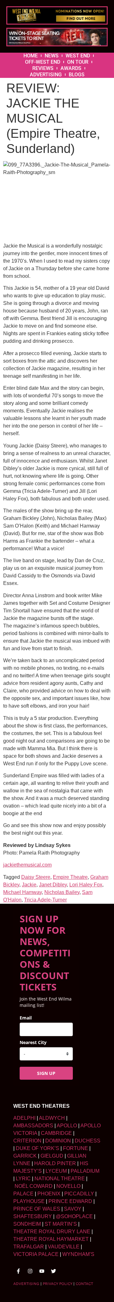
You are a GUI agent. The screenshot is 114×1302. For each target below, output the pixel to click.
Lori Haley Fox (85, 884)
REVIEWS (43, 68)
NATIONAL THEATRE (60, 1178)
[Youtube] (42, 1271)
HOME (30, 56)
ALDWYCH (52, 1118)
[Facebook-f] (18, 1271)
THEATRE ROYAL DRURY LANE (51, 1231)
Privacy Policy (57, 1284)
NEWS (52, 56)
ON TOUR (77, 62)
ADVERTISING (46, 75)
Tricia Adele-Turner (45, 899)
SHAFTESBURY (32, 1216)
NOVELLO (68, 1186)
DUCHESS (87, 1140)
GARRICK (25, 1156)
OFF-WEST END (42, 62)
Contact (84, 1284)
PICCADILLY (79, 1193)
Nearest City (33, 1042)
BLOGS (77, 75)
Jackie (29, 884)
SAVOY (72, 1209)
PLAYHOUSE (29, 1201)
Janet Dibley (53, 884)
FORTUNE (75, 1148)
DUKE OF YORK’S (37, 1148)
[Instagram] (30, 1271)
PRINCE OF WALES (36, 1209)
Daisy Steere (35, 877)
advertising (26, 1284)
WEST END (78, 56)
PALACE (23, 1193)
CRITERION (27, 1140)
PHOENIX (48, 1193)
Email (26, 1018)
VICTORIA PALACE (36, 1254)
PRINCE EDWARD (70, 1201)
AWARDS (70, 68)
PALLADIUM (85, 1171)
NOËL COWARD (34, 1186)
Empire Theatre (70, 877)
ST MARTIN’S (61, 1224)
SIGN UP (46, 1073)
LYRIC (23, 1178)
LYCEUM (56, 1171)
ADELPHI (24, 1118)
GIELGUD (52, 1156)
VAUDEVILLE (63, 1246)
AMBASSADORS (33, 1125)
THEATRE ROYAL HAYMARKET (51, 1239)
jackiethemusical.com (27, 864)
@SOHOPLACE (74, 1216)
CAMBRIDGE (56, 1133)
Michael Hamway (22, 892)
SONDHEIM (27, 1224)
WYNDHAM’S (78, 1254)
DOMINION (58, 1140)
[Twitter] (53, 1271)
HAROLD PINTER (55, 1163)
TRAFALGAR (28, 1246)
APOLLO (67, 1125)
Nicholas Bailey (61, 892)
